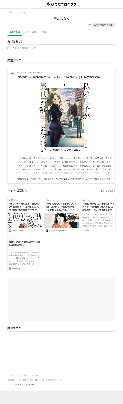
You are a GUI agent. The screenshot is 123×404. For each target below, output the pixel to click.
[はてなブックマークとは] (26, 190)
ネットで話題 (31, 31)
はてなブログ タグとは (17, 380)
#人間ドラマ (36, 178)
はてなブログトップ (54, 380)
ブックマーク (16, 199)
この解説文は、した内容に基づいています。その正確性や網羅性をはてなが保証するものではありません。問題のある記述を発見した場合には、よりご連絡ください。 (22, 49)
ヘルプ (30, 380)
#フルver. (87, 178)
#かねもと (49, 178)
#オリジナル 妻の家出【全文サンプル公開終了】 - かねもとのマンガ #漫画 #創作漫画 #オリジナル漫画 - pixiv (24, 206)
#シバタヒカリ (62, 178)
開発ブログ (39, 380)
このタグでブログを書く (104, 25)
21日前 (39, 72)
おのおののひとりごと (26, 72)
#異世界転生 (22, 178)
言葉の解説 (14, 31)
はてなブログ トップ (18, 12)
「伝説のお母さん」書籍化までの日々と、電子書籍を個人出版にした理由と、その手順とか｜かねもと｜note (98, 206)
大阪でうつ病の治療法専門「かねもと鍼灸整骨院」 (24, 243)
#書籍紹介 (76, 178)
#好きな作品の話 (102, 178)
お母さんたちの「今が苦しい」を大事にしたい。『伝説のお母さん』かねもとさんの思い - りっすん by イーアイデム (61, 206)
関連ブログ (47, 31)
